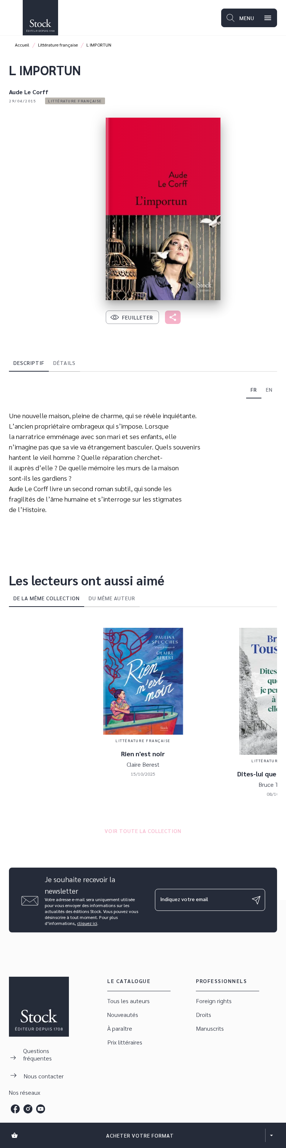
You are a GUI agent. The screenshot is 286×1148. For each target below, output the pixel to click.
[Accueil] (40, 17)
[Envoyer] (256, 900)
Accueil (22, 45)
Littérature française (58, 45)
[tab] (29, 363)
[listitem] (15, 1109)
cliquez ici (87, 923)
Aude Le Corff (28, 92)
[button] (75, 101)
